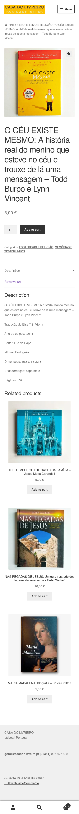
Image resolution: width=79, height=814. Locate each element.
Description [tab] (12, 270)
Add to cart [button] (39, 489)
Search (39, 807)
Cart (61, 804)
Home (12, 25)
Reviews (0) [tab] (12, 281)
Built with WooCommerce (21, 783)
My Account (13, 807)
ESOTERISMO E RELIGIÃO (36, 25)
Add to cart (32, 229)
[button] (69, 54)
